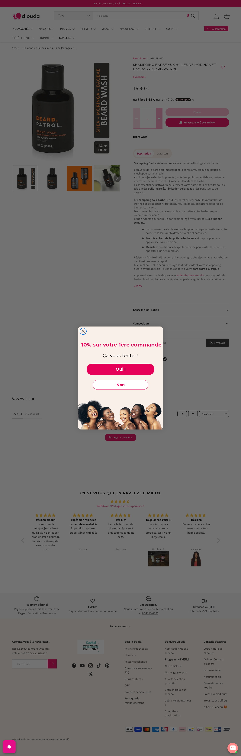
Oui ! (121, 369)
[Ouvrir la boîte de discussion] (232, 748)
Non (120, 385)
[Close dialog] (83, 331)
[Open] (9, 746)
